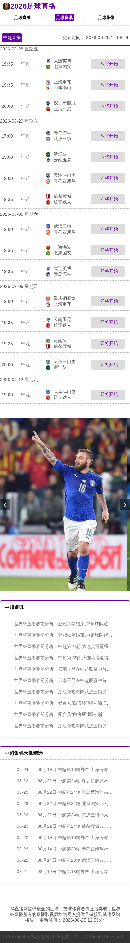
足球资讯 (64, 17)
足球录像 (106, 17)
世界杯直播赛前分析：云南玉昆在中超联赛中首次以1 (66, 669)
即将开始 (108, 63)
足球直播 (22, 17)
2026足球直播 (33, 6)
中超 (25, 63)
